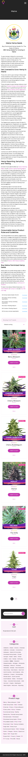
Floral (19, 719)
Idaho (15, 656)
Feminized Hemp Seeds (10, 654)
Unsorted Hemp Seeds (14, 681)
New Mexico (14, 670)
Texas (5, 681)
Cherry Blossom (19, 707)
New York (21, 670)
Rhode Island (7, 676)
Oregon (12, 674)
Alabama (6, 647)
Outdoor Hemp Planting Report (17, 168)
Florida (19, 654)
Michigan (15, 663)
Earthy (17, 712)
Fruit (16, 721)
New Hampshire (19, 667)
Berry (5, 702)
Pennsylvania (19, 674)
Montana (18, 665)
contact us (13, 288)
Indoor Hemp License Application (16, 89)
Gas (12, 724)
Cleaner (18, 709)
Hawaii (10, 656)
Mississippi (6, 665)
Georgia (6, 656)
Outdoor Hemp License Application (16, 86)
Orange (22, 729)
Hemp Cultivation (19, 724)
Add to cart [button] (14, 362)
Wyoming (20, 685)
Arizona (16, 647)
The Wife (13, 738)
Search (23, 613)
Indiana (6, 658)
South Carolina (16, 676)
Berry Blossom (12, 702)
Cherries (6, 707)
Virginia (11, 683)
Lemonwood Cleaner (9, 729)
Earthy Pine (7, 714)
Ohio (22, 672)
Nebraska (6, 667)
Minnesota (21, 663)
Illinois (19, 656)
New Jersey (7, 670)
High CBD (6, 726)
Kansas (14, 658)
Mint (18, 729)
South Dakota (7, 678)
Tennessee (19, 678)
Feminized (15, 716)
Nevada (12, 667)
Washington (18, 683)
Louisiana (6, 661)
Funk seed (7, 724)
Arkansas (22, 647)
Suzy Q (13, 736)
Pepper (11, 731)
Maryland (16, 661)
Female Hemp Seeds (17, 714)
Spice (5, 733)
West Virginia (7, 685)
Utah (22, 681)
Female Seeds (7, 716)
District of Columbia (15, 652)
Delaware (6, 652)
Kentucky (20, 658)
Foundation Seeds (9, 721)
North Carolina (7, 672)
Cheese (20, 704)
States (13, 678)
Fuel (20, 721)
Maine (11, 661)
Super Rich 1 (7, 736)
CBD (19, 702)
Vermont (6, 683)
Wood (18, 738)
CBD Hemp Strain (8, 704)
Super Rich (14, 733)
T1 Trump (6, 738)
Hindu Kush (14, 726)
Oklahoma (6, 674)
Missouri (12, 665)
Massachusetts (8, 663)
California (6, 650)
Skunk (16, 731)
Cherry (11, 707)
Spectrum (21, 731)
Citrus (13, 709)
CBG (16, 704)
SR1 (9, 733)
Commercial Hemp (9, 712)
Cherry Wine (7, 709)
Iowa (10, 658)
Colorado (12, 650)
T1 (22, 736)
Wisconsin (14, 685)
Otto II (5, 731)
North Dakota (16, 672)
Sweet (18, 736)
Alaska (11, 647)
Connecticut (19, 650)
